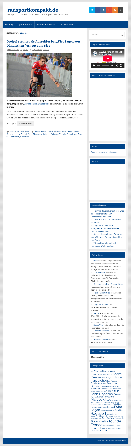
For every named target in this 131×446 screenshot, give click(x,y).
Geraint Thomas (101, 391)
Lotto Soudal (21, 134)
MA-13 (96, 313)
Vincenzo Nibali (114, 428)
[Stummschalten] (117, 65)
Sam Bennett (101, 416)
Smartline (122, 441)
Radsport (46, 134)
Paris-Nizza (117, 404)
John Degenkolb (103, 394)
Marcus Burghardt (117, 400)
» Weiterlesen (25, 123)
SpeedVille (98, 325)
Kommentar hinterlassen (20, 131)
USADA (104, 428)
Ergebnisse (37, 50)
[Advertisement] (107, 182)
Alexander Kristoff (105, 374)
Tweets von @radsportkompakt (104, 152)
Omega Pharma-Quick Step (101, 404)
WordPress (110, 441)
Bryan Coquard (53, 131)
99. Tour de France (100, 371)
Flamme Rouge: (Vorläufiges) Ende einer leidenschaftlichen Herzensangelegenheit (107, 214)
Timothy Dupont (66, 134)
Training (9, 24)
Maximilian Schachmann (111, 402)
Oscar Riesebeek (35, 134)
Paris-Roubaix (95, 407)
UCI (98, 428)
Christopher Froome (104, 383)
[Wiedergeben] (94, 65)
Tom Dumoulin (117, 418)
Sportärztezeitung (101, 331)
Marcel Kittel (101, 399)
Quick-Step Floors (116, 410)
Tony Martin (99, 421)
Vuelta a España (99, 430)
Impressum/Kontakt (46, 24)
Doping (95, 386)
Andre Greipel (40, 131)
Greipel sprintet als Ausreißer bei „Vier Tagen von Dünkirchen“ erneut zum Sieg (43, 43)
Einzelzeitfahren (106, 386)
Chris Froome (111, 381)
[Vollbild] (121, 65)
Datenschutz (67, 24)
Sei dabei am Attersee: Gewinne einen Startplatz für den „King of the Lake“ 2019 (106, 237)
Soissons (54, 134)
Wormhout (24, 137)
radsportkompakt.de (32, 9)
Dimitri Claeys (73, 131)
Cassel (63, 131)
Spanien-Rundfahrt (114, 416)
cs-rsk (25, 50)
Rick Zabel (110, 414)
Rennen (46, 50)
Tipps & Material (25, 24)
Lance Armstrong (105, 396)
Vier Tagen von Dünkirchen (36, 104)
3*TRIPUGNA (99, 272)
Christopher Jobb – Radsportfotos (108, 284)
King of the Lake (101, 304)
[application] (107, 58)
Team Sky (106, 418)
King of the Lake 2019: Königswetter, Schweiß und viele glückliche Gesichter (105, 228)
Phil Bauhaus (105, 410)
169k (96, 261)
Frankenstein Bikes (102, 293)
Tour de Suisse (108, 426)
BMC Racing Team (108, 378)
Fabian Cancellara (108, 389)
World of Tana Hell (102, 339)
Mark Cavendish (97, 402)
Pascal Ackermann (107, 407)
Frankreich (11, 134)
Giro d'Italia (112, 390)
